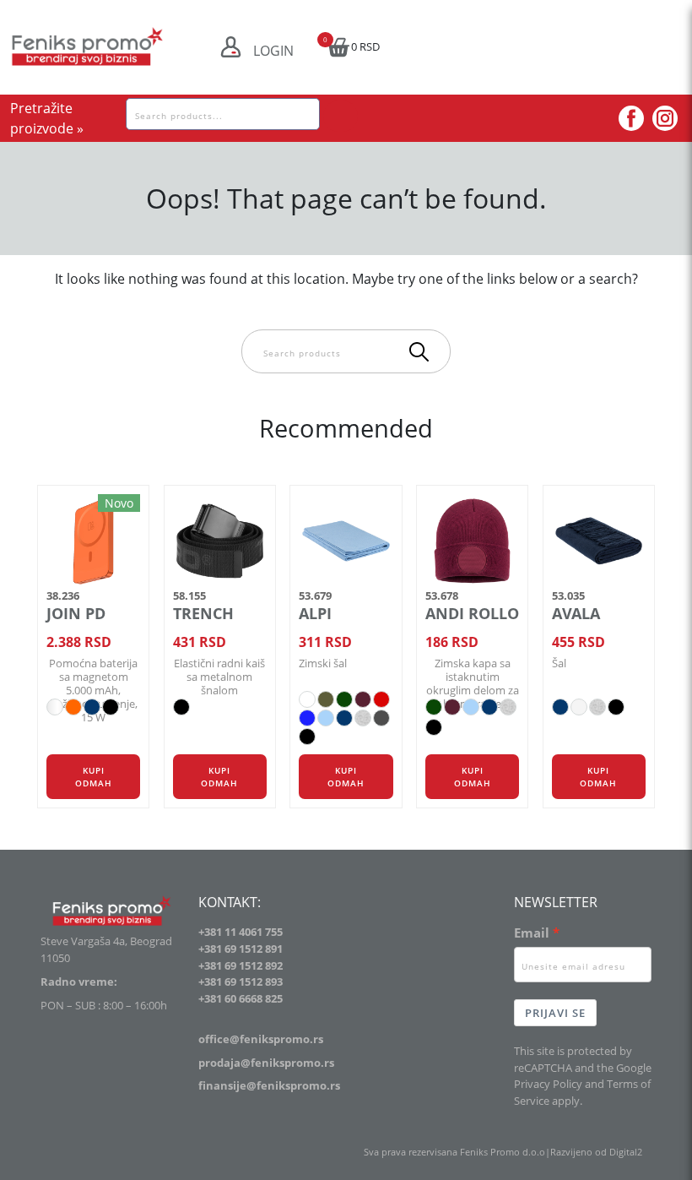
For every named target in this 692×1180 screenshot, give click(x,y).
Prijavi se (555, 1012)
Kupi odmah (93, 776)
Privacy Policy (548, 1083)
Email (531, 932)
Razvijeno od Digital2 (596, 1151)
